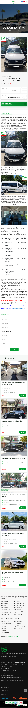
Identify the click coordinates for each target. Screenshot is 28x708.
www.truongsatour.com (8, 675)
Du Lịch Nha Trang (19, 605)
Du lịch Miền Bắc (19, 614)
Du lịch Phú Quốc (6, 611)
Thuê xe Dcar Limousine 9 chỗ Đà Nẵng (13, 458)
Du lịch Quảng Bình (19, 603)
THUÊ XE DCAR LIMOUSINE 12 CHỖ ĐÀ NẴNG (13, 496)
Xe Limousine (18, 623)
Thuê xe (17, 30)
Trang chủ (11, 30)
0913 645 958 (6, 668)
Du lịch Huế (17, 601)
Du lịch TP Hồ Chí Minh (7, 613)
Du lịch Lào (4, 634)
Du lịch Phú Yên (18, 607)
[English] (22, 1)
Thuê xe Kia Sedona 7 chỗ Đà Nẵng (12, 421)
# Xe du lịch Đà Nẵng (6, 76)
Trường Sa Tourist (7, 702)
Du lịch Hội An (5, 603)
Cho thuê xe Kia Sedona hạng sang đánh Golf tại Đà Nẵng (13, 383)
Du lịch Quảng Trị (19, 613)
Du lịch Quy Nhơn (6, 609)
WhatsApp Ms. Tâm (12, 702)
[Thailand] (26, 1)
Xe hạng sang (18, 625)
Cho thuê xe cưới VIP (20, 627)
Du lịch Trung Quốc (6, 623)
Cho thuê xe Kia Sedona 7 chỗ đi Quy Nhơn (12, 573)
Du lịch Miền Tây (19, 609)
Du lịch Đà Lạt (5, 607)
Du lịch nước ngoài (7, 618)
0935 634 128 (6, 670)
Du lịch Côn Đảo (5, 614)
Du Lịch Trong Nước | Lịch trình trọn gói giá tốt (14, 597)
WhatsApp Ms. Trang (9, 702)
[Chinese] (24, 1)
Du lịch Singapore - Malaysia (6, 629)
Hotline (21, 702)
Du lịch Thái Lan (5, 621)
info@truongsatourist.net (8, 673)
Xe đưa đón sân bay (19, 628)
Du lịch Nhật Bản (6, 627)
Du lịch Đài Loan (5, 632)
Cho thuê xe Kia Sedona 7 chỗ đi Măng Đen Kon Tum (13, 534)
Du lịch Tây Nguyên (19, 611)
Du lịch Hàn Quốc (6, 625)
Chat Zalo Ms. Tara (15, 702)
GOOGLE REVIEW (13, 636)
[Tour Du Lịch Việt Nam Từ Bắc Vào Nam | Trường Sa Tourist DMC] (14, 2)
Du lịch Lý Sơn (5, 605)
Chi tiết (22, 395)
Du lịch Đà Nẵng (5, 601)
